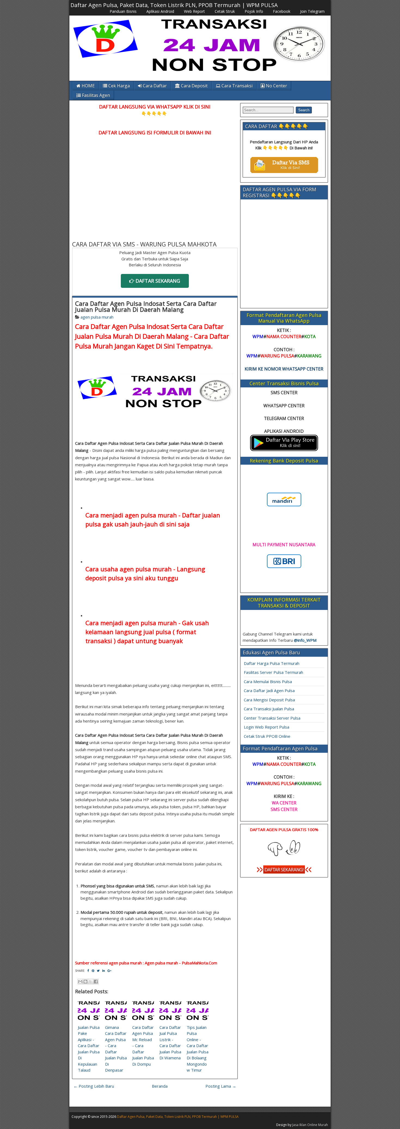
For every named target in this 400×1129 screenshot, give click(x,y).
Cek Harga (118, 86)
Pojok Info (254, 11)
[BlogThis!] (85, 981)
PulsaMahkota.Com (199, 962)
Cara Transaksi (236, 86)
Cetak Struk (225, 11)
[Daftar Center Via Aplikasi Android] (284, 449)
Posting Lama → (220, 1086)
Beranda (160, 1086)
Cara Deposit (194, 86)
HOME (88, 86)
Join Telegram (312, 11)
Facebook (281, 11)
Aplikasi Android (160, 11)
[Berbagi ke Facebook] (96, 981)
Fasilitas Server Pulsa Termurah (273, 672)
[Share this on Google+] (109, 970)
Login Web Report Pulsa (266, 727)
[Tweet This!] (98, 970)
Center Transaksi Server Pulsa (272, 718)
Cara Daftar (154, 86)
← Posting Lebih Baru (93, 1086)
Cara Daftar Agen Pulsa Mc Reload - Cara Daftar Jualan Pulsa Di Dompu (143, 1046)
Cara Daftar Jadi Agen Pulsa (269, 690)
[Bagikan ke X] (90, 981)
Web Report (194, 11)
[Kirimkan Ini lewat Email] (80, 981)
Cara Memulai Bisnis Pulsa (268, 681)
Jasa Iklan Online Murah (310, 1124)
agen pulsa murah (97, 317)
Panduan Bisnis (123, 11)
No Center (276, 86)
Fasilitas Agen (95, 95)
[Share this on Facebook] (88, 970)
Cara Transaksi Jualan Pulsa (269, 708)
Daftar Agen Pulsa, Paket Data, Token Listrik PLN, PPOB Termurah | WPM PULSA (174, 5)
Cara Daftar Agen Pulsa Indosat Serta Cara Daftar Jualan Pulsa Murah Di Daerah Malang (146, 306)
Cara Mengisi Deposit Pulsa (269, 699)
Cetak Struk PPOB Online (267, 736)
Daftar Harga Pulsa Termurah (271, 663)
